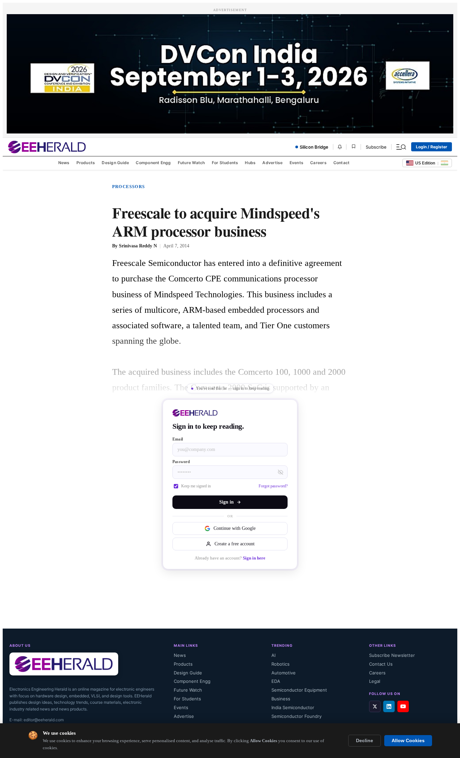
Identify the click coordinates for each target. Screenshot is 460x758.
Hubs (250, 162)
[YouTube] (403, 706)
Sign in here (254, 558)
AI (273, 655)
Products (85, 162)
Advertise (272, 162)
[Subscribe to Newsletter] (339, 147)
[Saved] (353, 147)
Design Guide (115, 162)
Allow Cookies (408, 740)
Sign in (226, 502)
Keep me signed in (196, 486)
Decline (364, 740)
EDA (275, 681)
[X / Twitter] (375, 706)
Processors (128, 186)
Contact (341, 162)
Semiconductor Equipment (299, 690)
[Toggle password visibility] (280, 472)
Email (177, 439)
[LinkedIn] (389, 706)
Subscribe (376, 147)
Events (296, 162)
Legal (374, 681)
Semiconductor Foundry (296, 716)
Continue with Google (234, 528)
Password (181, 462)
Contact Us (381, 664)
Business (280, 698)
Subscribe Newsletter (392, 655)
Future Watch (191, 162)
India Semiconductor (292, 707)
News (64, 162)
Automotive (283, 672)
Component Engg (153, 162)
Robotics (280, 664)
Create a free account (235, 543)
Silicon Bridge (314, 147)
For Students (225, 162)
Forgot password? (273, 486)
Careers (318, 162)
